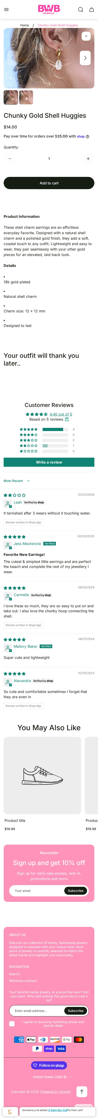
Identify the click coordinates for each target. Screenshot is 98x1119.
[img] (15, 495)
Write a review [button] (49, 462)
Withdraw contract (23, 981)
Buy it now (49, 199)
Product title (15, 820)
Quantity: (11, 147)
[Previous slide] (12, 58)
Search (14, 974)
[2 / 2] (26, 97)
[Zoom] (86, 36)
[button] (29, 429)
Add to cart (49, 183)
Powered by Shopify (56, 1092)
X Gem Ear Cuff (58, 1110)
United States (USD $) (50, 1077)
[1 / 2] (11, 97)
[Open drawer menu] (6, 9)
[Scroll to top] (81, 1091)
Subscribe (75, 891)
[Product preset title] (42, 775)
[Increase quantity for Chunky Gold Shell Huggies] (88, 158)
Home (24, 25)
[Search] (81, 10)
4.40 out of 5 (61, 414)
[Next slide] (85, 58)
